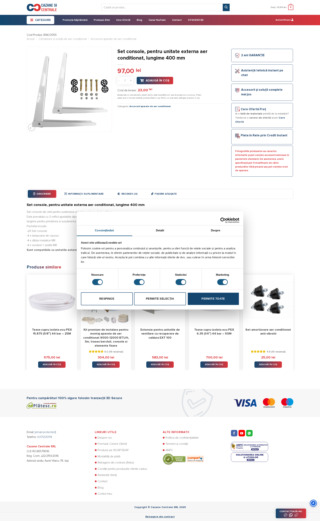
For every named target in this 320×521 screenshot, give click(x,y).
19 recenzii (116, 351)
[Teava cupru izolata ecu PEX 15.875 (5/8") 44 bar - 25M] (52, 300)
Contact (177, 20)
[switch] (139, 282)
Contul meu (105, 493)
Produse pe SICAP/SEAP (113, 450)
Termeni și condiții (177, 443)
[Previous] (27, 320)
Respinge (106, 298)
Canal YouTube (157, 20)
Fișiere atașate (166, 194)
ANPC (169, 450)
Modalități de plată (109, 456)
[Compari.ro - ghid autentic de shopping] (183, 458)
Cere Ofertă (123, 20)
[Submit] (226, 7)
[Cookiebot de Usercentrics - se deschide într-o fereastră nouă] (223, 218)
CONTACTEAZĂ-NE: (290, 511)
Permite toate (213, 298)
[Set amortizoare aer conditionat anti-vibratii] (268, 300)
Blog (139, 20)
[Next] (293, 320)
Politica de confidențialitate (182, 437)
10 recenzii (278, 351)
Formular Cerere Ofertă (112, 443)
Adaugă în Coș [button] (52, 364)
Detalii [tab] (160, 230)
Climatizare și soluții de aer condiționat (63, 38)
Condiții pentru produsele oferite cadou (122, 468)
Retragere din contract (160, 516)
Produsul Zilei (102, 20)
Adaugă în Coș (158, 80)
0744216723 (195, 20)
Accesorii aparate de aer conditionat (113, 38)
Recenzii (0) (129, 194)
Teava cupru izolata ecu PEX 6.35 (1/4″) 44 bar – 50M (214, 331)
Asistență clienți (107, 475)
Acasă (30, 38)
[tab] (42, 194)
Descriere (44, 194)
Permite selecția (160, 298)
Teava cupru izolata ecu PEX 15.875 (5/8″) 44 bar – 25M (52, 331)
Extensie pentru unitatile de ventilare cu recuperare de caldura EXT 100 (160, 333)
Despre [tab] (215, 230)
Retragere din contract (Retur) (116, 462)
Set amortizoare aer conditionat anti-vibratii (268, 331)
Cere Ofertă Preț (253, 109)
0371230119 (44, 436)
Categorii (43, 20)
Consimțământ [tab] (104, 230)
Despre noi (105, 437)
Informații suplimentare (86, 194)
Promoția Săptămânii (75, 20)
